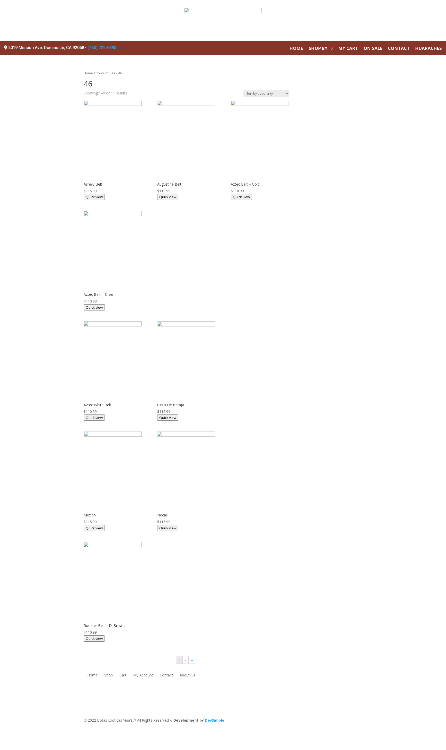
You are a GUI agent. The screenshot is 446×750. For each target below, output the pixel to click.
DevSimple (214, 720)
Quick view (94, 197)
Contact (166, 675)
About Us (187, 675)
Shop (108, 675)
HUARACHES (428, 48)
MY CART (348, 48)
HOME (296, 48)
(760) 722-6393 (101, 47)
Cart (123, 675)
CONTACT (399, 48)
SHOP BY (318, 48)
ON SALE (373, 48)
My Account (143, 675)
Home (88, 73)
